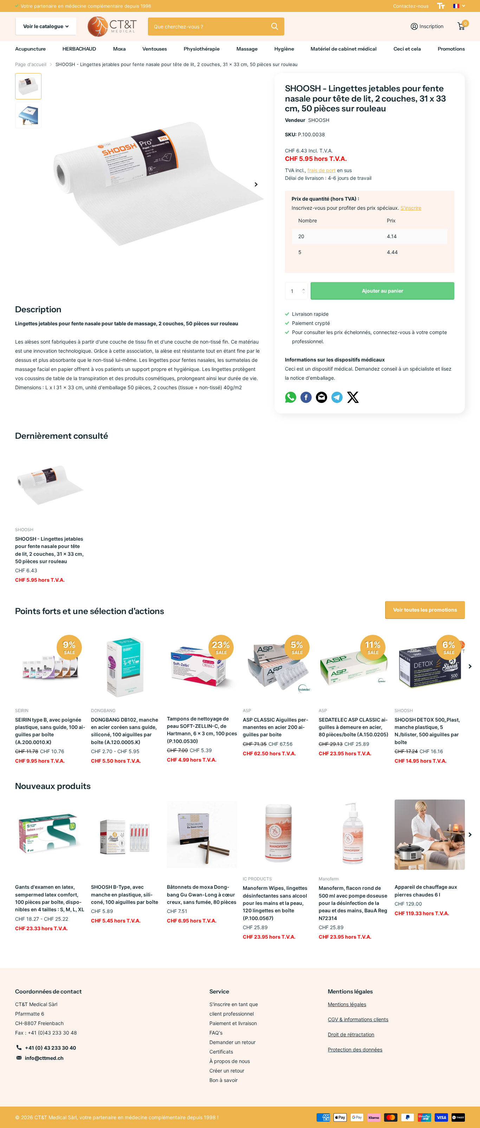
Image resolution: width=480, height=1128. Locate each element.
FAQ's (215, 1033)
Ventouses (154, 49)
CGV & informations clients (358, 1019)
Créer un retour (226, 1071)
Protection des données (355, 1049)
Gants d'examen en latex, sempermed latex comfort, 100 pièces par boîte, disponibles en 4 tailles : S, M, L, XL (49, 898)
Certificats (221, 1052)
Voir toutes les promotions (425, 610)
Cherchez (274, 26)
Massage (247, 49)
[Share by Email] (321, 397)
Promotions (451, 49)
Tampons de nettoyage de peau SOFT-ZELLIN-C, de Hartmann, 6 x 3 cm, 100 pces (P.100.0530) (202, 730)
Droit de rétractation (351, 1034)
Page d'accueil (30, 64)
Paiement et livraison (233, 1023)
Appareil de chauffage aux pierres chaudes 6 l (426, 890)
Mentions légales (347, 1004)
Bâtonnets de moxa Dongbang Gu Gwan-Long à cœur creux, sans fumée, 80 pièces (201, 894)
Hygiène (284, 49)
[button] (256, 184)
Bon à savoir (223, 1080)
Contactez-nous (411, 6)
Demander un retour (232, 1042)
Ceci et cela (407, 49)
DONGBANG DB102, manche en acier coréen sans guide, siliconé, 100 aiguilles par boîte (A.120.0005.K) (124, 731)
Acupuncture (30, 49)
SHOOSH (318, 120)
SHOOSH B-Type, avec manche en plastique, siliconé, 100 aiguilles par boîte (124, 894)
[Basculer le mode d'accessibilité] (441, 6)
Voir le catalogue (43, 26)
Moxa (119, 49)
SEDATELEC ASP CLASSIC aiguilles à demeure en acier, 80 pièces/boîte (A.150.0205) (354, 727)
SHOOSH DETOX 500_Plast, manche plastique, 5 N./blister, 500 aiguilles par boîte (427, 731)
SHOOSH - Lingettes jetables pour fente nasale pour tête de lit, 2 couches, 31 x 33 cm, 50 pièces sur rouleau (49, 550)
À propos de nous (229, 1061)
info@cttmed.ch (44, 1058)
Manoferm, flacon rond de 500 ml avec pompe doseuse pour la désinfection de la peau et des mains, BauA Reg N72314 (353, 903)
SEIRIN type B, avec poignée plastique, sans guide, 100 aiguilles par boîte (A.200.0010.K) (50, 731)
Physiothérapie (202, 49)
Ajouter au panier (382, 291)
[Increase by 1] (305, 285)
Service (219, 991)
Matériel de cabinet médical (344, 49)
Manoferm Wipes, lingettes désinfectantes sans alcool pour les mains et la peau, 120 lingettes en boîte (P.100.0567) (275, 903)
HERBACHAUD (79, 49)
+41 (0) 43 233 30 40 (50, 1048)
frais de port (321, 170)
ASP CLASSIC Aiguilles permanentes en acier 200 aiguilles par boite (275, 727)
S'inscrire (411, 208)
